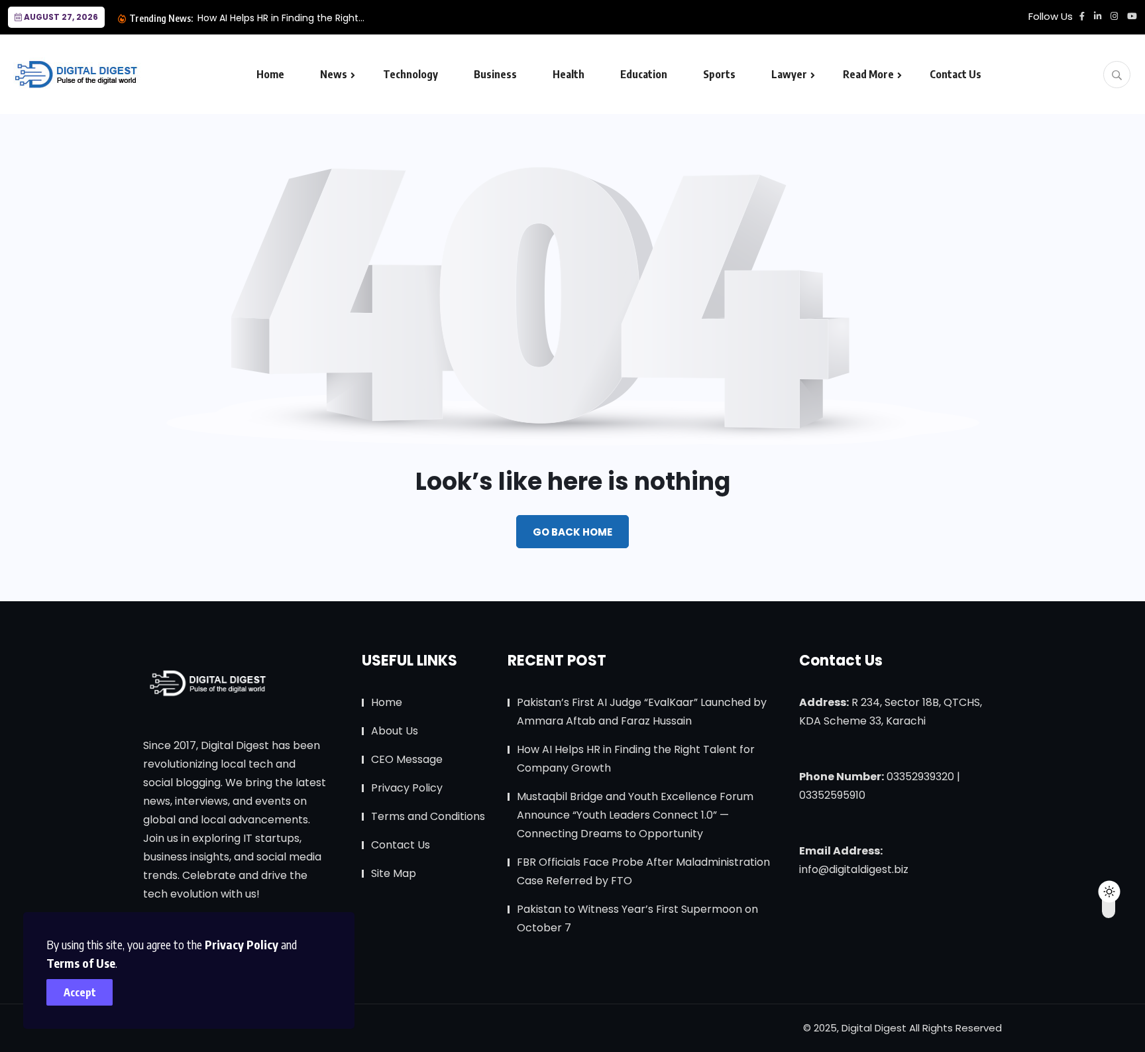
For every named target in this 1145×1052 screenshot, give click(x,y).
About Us (394, 730)
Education (643, 74)
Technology (410, 74)
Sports (719, 74)
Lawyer (789, 74)
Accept (80, 992)
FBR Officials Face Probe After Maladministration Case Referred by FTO (643, 871)
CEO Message (407, 759)
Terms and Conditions (428, 816)
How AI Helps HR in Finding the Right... (280, 18)
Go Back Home (572, 532)
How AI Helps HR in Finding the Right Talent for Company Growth (636, 759)
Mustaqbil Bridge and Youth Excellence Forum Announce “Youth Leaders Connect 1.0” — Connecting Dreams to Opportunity (635, 815)
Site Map (393, 873)
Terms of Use (80, 962)
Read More (868, 74)
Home (270, 74)
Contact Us (955, 74)
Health (568, 74)
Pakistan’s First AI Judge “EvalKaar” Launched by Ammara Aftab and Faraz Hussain (642, 712)
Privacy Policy (241, 944)
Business (495, 74)
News (333, 74)
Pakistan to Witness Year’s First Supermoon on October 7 (637, 918)
